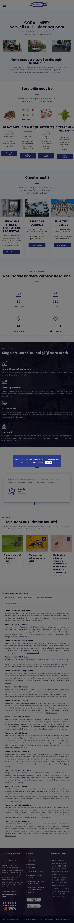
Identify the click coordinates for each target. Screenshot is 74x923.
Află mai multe (38, 462)
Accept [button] (49, 462)
